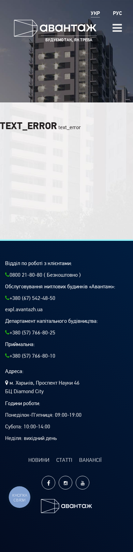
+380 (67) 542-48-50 (32, 298)
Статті (64, 460)
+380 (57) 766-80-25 (32, 332)
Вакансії (90, 460)
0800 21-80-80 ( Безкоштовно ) (45, 275)
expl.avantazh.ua (24, 309)
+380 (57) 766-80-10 (32, 356)
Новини (38, 460)
